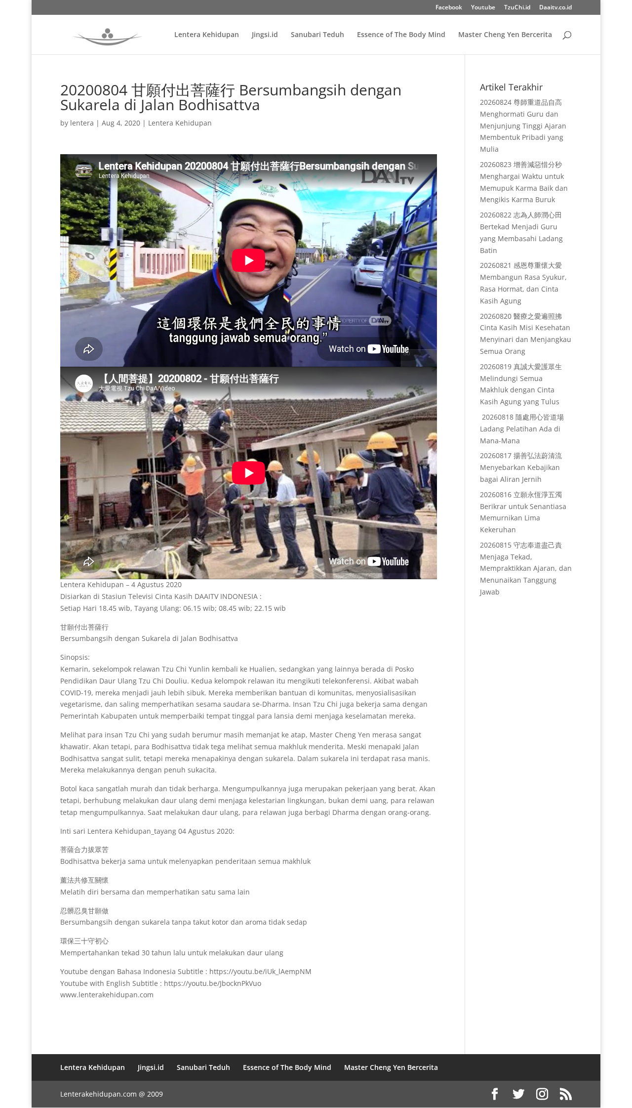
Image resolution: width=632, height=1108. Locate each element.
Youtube (483, 7)
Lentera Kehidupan (206, 35)
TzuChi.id (517, 7)
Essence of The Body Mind (401, 35)
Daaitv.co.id (555, 7)
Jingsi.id (265, 35)
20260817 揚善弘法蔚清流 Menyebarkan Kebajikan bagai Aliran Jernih (521, 467)
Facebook (448, 7)
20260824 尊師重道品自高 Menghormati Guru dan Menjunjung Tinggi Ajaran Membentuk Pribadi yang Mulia (523, 125)
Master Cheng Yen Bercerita (505, 35)
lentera (82, 123)
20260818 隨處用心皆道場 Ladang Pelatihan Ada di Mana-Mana (522, 428)
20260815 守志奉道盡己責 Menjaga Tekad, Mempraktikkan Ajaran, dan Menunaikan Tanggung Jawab (526, 568)
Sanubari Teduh (317, 35)
